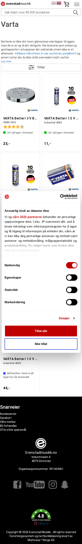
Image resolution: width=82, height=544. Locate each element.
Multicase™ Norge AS (41, 540)
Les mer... (7, 61)
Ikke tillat (41, 344)
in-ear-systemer (51, 53)
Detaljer (64, 318)
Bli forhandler (8, 425)
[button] (41, 517)
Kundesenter (8, 413)
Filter (41, 67)
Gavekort (6, 417)
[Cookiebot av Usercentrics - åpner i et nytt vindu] (60, 196)
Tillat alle (41, 331)
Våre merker (8, 421)
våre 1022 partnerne (27, 217)
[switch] (71, 277)
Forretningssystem (22, 536)
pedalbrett (69, 53)
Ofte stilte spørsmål (13, 429)
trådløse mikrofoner (27, 53)
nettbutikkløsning (50, 536)
